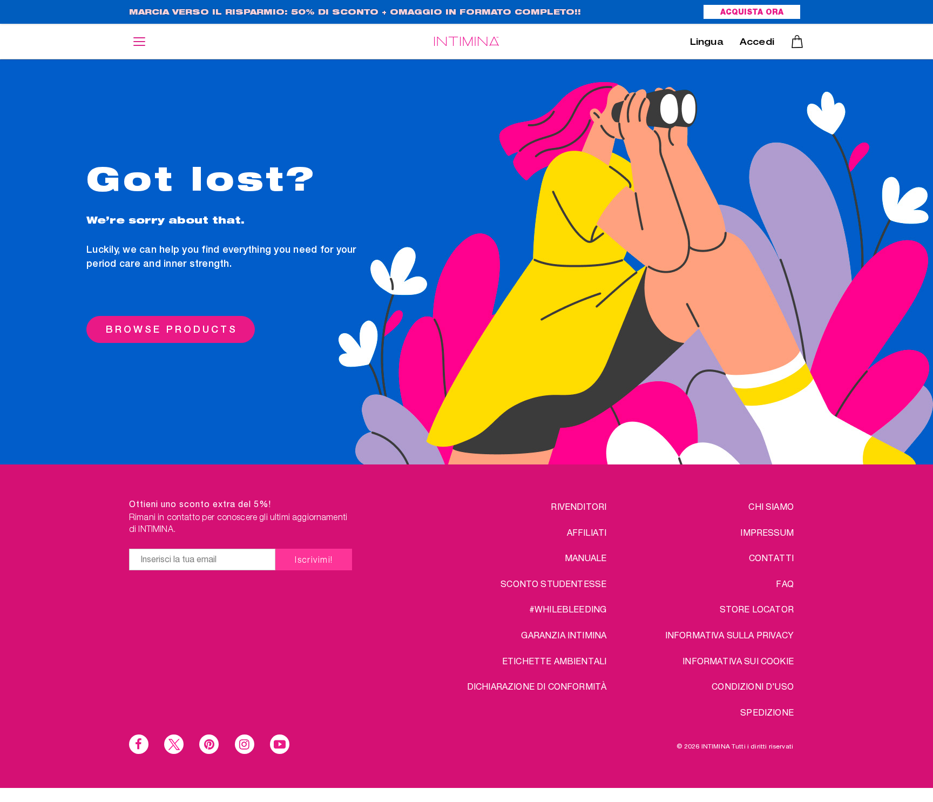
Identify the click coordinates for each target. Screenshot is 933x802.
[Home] (466, 41)
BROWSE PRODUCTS (172, 329)
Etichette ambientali (554, 661)
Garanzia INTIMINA (563, 635)
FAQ (784, 583)
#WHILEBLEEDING (567, 609)
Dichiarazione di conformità (536, 686)
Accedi (757, 43)
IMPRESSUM (766, 532)
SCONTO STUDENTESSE (553, 583)
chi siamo (770, 506)
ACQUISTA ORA (751, 13)
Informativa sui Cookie (738, 661)
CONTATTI (771, 557)
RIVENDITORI (578, 506)
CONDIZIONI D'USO (753, 686)
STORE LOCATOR (757, 609)
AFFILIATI (586, 532)
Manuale (585, 557)
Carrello (797, 41)
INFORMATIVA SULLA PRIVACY (729, 635)
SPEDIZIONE (767, 712)
